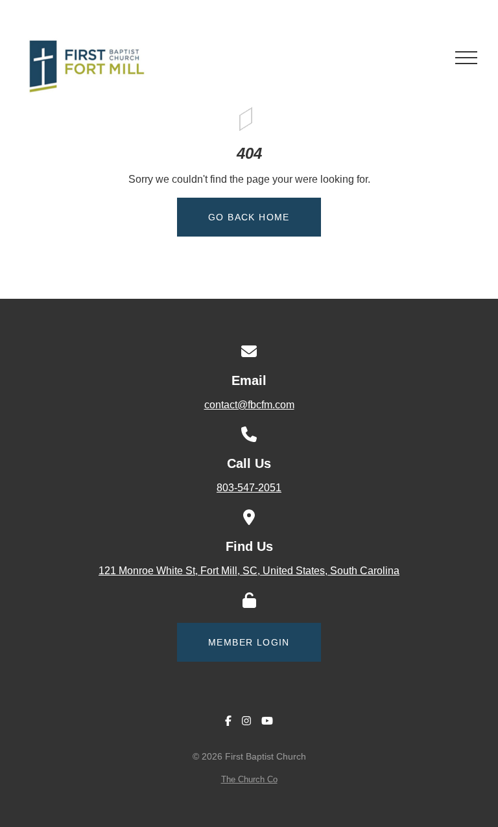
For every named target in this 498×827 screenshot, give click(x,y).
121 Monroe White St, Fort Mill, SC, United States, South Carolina (249, 570)
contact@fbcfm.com (249, 404)
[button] (466, 58)
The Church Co (249, 779)
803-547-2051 (249, 487)
